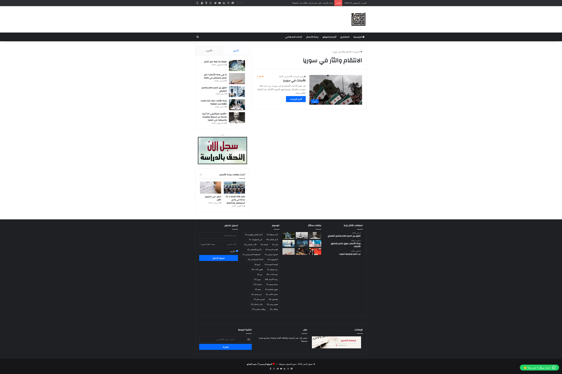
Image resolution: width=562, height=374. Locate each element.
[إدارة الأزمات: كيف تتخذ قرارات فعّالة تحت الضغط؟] (237, 104)
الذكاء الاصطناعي (293, 37)
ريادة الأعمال (312, 37)
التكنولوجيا (272, 259)
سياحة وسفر (272, 284)
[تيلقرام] (215, 3)
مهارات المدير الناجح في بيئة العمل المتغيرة (315, 3)
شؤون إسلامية (271, 289)
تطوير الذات (257, 269)
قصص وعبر (272, 304)
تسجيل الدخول (218, 258)
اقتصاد (264, 244)
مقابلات (274, 309)
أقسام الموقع (329, 37)
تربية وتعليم (272, 269)
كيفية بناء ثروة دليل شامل (215, 62)
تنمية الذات (272, 274)
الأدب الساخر (250, 244)
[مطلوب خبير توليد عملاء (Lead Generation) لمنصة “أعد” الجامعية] (288, 243)
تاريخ (257, 264)
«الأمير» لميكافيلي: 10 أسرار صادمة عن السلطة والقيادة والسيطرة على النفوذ (214, 117)
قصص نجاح (259, 299)
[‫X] (228, 3)
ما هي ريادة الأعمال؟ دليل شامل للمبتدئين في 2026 (215, 76)
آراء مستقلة (272, 234)
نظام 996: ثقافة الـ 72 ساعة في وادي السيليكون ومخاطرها (235, 200)
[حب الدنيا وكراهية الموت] (302, 235)
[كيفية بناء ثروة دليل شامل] (237, 65)
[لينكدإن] (224, 3)
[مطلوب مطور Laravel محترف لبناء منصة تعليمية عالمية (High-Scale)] (302, 243)
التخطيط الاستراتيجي (252, 254)
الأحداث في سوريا (294, 80)
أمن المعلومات (255, 239)
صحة (258, 289)
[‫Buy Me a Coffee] (206, 3)
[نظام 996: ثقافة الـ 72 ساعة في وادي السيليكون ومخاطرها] (234, 188)
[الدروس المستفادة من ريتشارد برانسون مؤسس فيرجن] (315, 251)
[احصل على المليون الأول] (210, 188)
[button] (539, 367)
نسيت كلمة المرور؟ (208, 244)
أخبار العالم (272, 239)
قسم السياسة (298, 76)
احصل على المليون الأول (213, 198)
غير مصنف (256, 294)
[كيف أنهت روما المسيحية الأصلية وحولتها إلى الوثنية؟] (288, 235)
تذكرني (233, 251)
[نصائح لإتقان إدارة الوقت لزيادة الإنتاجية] (302, 251)
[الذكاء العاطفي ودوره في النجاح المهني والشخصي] (315, 243)
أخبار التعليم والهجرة (254, 234)
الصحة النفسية (271, 264)
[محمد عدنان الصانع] (359, 19)
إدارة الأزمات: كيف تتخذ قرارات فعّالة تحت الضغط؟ (214, 102)
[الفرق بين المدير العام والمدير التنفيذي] (237, 91)
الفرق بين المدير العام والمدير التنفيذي (214, 89)
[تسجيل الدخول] (202, 3)
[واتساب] (211, 3)
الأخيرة (209, 50)
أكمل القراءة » (296, 99)
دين (259, 274)
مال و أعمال (257, 304)
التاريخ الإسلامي (254, 249)
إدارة (275, 244)
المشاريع (344, 37)
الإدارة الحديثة (271, 249)
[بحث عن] (197, 37)
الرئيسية (357, 37)
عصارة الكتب (272, 294)
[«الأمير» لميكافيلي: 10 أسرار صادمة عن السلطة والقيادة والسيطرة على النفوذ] (237, 117)
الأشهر (236, 50)
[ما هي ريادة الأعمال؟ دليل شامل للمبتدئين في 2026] (237, 78)
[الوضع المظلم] (197, 3)
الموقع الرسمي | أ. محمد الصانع (259, 364)
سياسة (258, 284)
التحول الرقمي (271, 254)
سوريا (257, 279)
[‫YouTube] (219, 3)
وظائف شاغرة (259, 309)
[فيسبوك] (233, 3)
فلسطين (273, 299)
